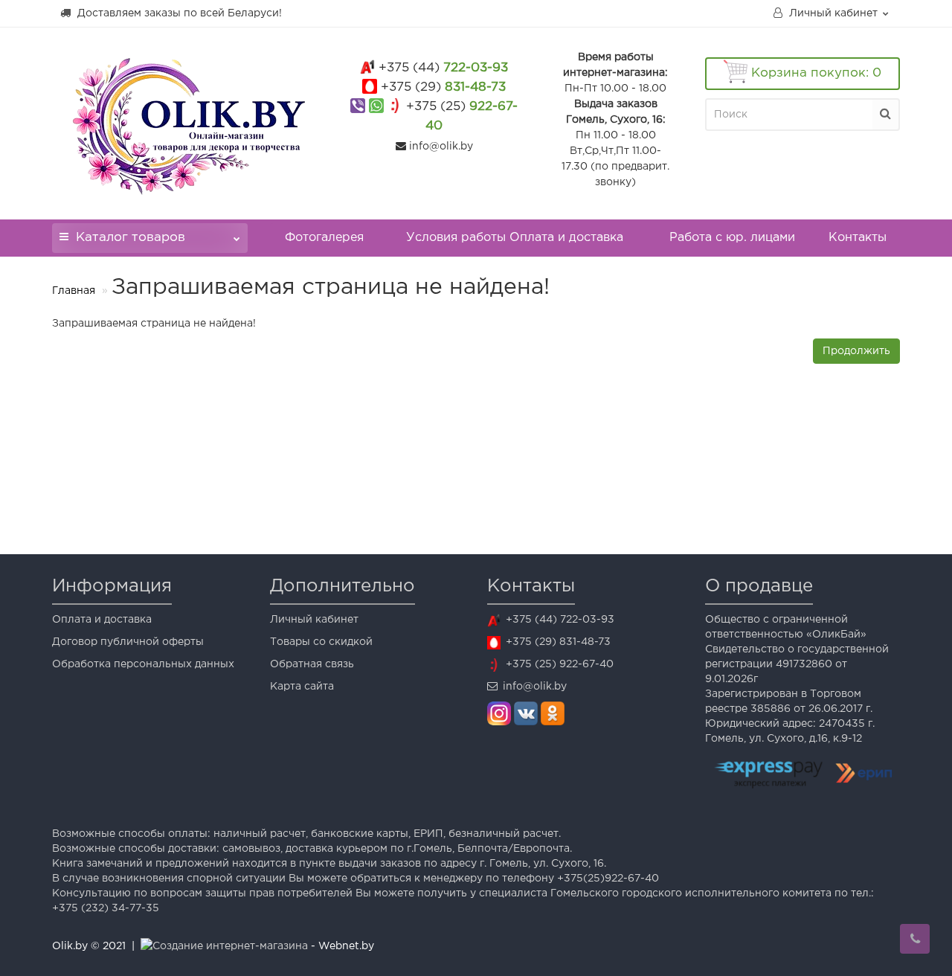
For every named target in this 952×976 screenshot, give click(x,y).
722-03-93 (443, 68)
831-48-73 (443, 87)
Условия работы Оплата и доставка (514, 237)
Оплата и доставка (102, 619)
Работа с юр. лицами (732, 237)
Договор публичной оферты (128, 642)
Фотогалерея (324, 237)
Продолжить (856, 351)
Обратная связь (312, 664)
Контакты (858, 237)
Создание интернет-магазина (230, 946)
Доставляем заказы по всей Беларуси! (178, 13)
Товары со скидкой (321, 642)
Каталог (130, 237)
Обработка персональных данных (143, 664)
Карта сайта (302, 686)
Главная (73, 290)
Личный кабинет (314, 619)
